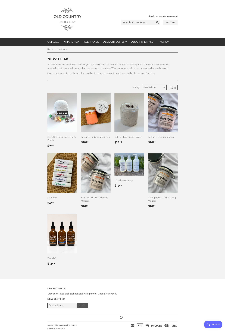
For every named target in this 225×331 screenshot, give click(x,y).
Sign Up (82, 305)
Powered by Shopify (56, 328)
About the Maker (143, 41)
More (163, 41)
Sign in (152, 16)
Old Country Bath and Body (65, 325)
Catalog (53, 41)
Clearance (91, 41)
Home (50, 49)
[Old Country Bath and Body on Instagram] (121, 318)
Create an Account (168, 16)
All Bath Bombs (114, 41)
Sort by (136, 87)
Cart (172, 22)
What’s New (71, 41)
